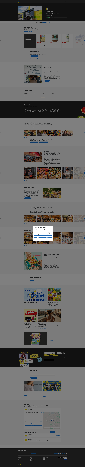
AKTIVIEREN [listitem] (43, 235)
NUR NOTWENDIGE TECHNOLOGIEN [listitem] (43, 237)
